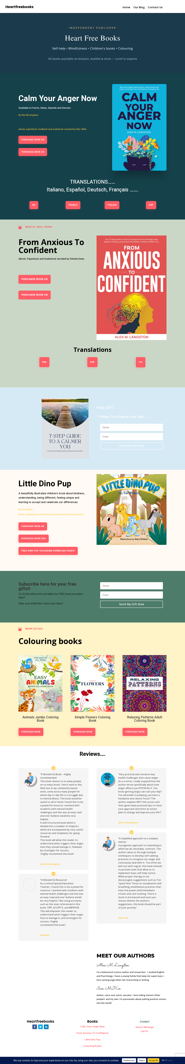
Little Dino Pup (92, 1039)
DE (33, 205)
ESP (151, 205)
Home (126, 7)
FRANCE (73, 205)
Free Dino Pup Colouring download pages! (48, 550)
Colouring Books (92, 1046)
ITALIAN (112, 205)
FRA (44, 362)
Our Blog (139, 7)
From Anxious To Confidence (92, 1033)
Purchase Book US (32, 139)
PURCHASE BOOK (30, 731)
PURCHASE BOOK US (34, 279)
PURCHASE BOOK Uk (34, 295)
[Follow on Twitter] (40, 1027)
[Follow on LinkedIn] (46, 1027)
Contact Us (155, 7)
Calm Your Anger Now (92, 1026)
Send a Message (145, 1027)
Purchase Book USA (33, 538)
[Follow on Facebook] (34, 1027)
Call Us (144, 1031)
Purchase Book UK (32, 152)
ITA (141, 362)
